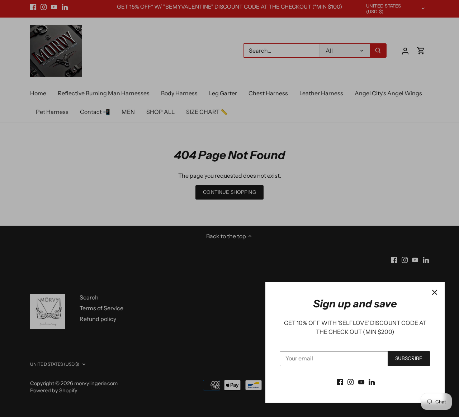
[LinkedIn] (372, 381)
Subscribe (408, 358)
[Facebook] (340, 381)
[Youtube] (361, 381)
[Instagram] (350, 381)
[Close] (435, 292)
